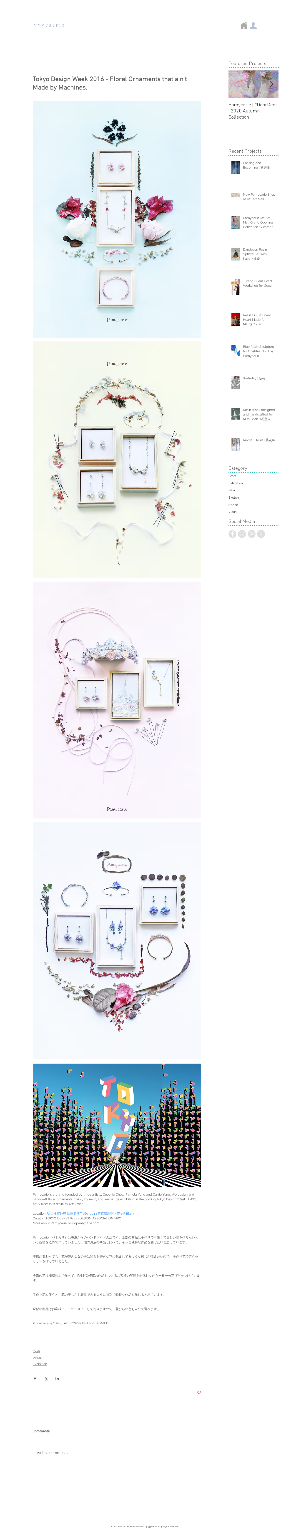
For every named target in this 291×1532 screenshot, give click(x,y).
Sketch (233, 497)
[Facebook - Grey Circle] (232, 534)
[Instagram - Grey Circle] (242, 534)
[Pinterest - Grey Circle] (252, 534)
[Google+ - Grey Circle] (261, 534)
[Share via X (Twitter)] (46, 1378)
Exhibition (40, 1364)
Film (231, 490)
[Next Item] (271, 84)
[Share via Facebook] (35, 1378)
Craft (36, 1351)
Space (233, 505)
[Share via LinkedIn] (57, 1378)
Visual (37, 1358)
